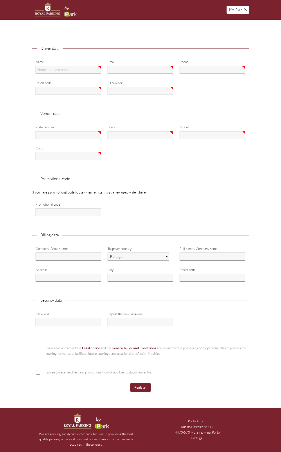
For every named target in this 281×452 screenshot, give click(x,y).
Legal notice (91, 348)
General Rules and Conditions (134, 348)
